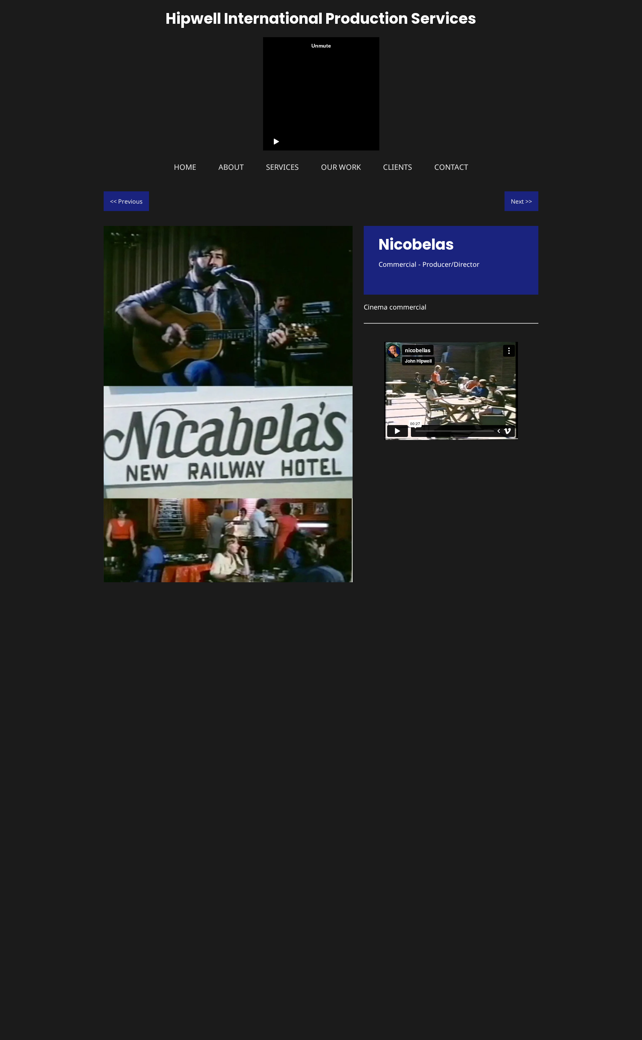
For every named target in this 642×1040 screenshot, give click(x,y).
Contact (451, 167)
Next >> (521, 201)
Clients (397, 167)
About (231, 167)
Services (282, 167)
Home (185, 167)
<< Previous (126, 201)
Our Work (341, 167)
